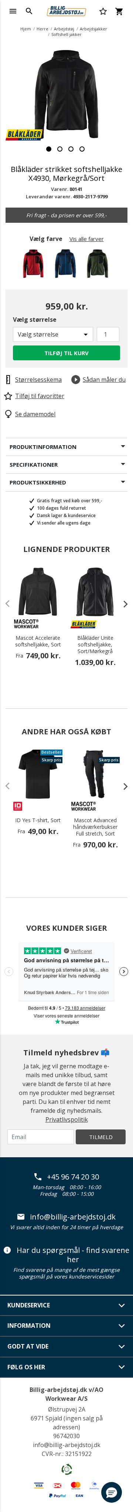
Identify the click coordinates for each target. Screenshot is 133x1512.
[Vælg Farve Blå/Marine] (66, 265)
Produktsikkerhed (38, 482)
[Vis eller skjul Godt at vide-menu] (122, 1346)
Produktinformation (43, 446)
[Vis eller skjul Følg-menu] (122, 1367)
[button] (111, 1492)
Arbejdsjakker (93, 29)
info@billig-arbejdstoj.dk (73, 1217)
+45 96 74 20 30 (73, 1177)
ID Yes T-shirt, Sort (38, 820)
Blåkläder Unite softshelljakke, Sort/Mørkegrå (95, 645)
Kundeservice (28, 1305)
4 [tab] (82, 149)
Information (29, 1325)
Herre (42, 29)
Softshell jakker (66, 34)
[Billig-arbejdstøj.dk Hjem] (66, 10)
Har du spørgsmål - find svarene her (73, 1254)
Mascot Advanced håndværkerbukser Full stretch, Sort (95, 827)
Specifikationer (34, 464)
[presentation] (122, 603)
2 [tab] (59, 149)
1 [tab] (48, 149)
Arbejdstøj (64, 29)
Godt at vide (27, 1346)
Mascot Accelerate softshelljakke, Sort (38, 641)
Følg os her (26, 1367)
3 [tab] (71, 149)
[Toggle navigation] (13, 11)
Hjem (25, 29)
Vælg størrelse (35, 319)
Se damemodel (35, 414)
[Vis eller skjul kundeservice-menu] (122, 1305)
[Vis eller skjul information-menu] (122, 1326)
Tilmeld (101, 1137)
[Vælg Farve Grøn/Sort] (98, 265)
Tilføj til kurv (66, 353)
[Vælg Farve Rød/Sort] (34, 265)
